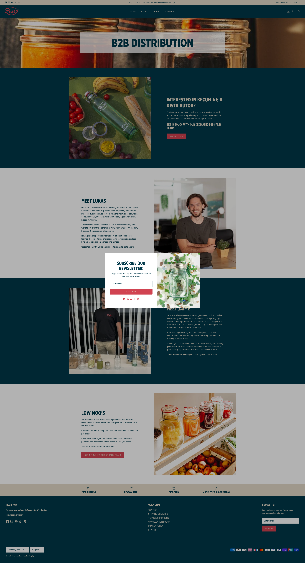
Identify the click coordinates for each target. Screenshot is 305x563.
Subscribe (131, 292)
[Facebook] (124, 299)
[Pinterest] (138, 299)
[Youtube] (131, 299)
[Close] (197, 256)
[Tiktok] (134, 299)
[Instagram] (128, 299)
